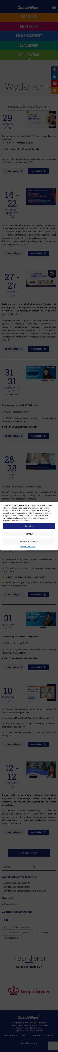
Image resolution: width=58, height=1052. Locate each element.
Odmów (29, 534)
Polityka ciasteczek (27, 547)
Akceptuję (29, 526)
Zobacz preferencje (29, 541)
